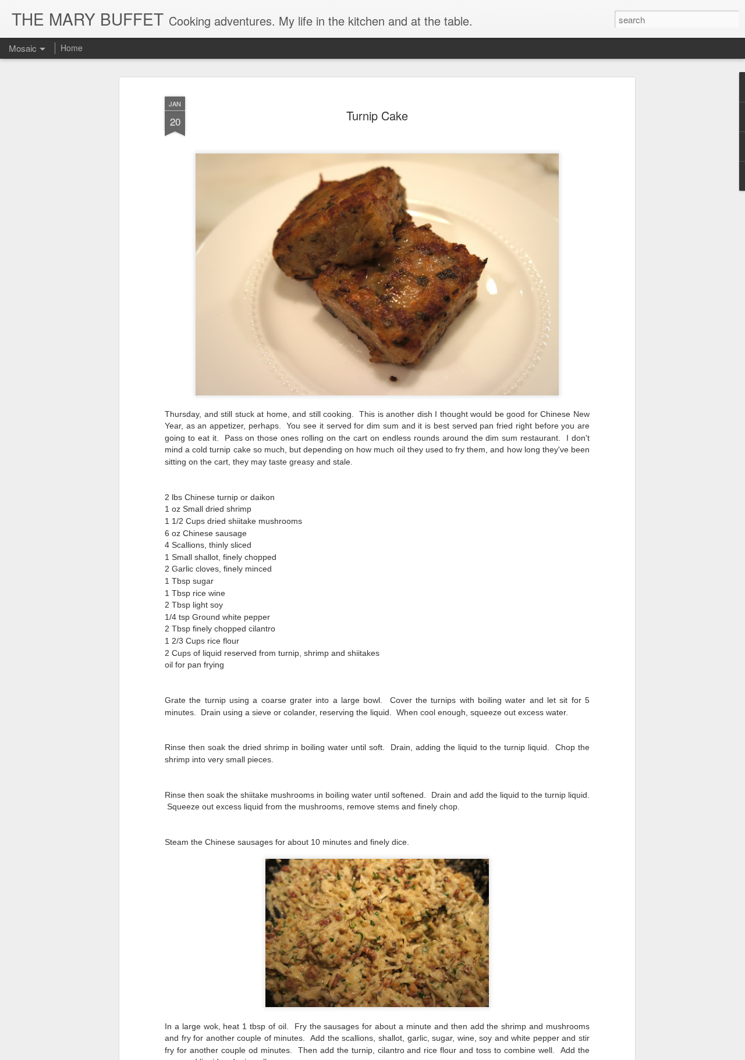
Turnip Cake (377, 115)
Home (72, 47)
